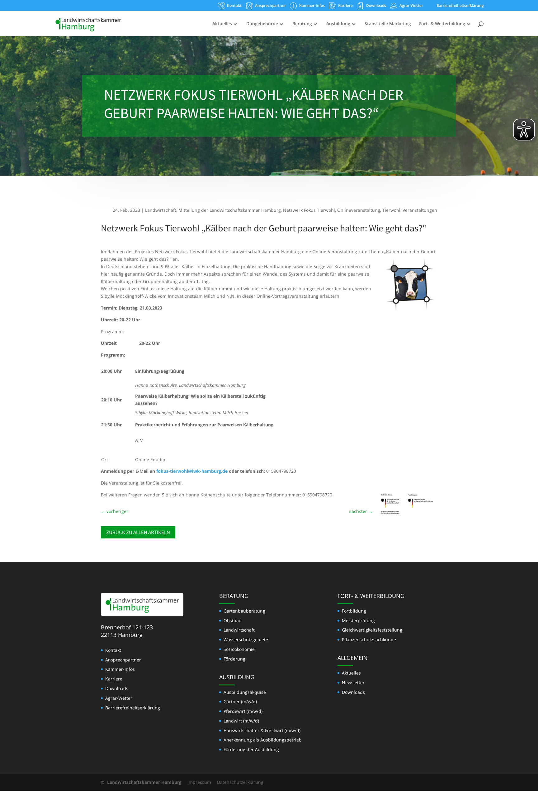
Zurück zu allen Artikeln (138, 532)
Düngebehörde (262, 23)
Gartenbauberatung (244, 611)
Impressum (199, 782)
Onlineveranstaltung (358, 210)
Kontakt (234, 6)
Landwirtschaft (160, 210)
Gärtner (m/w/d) (240, 701)
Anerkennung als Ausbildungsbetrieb (263, 740)
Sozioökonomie (239, 649)
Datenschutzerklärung (240, 782)
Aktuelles (222, 23)
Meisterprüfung (358, 620)
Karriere (345, 6)
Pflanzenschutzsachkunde (369, 639)
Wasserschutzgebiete (246, 639)
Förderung (234, 659)
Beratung (302, 23)
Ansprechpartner (270, 6)
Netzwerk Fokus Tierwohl (309, 210)
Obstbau (233, 620)
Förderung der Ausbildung (251, 749)
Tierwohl (391, 210)
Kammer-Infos (312, 6)
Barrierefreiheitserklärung (460, 6)
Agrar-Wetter (411, 6)
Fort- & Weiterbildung (442, 23)
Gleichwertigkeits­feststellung (372, 630)
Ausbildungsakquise (245, 692)
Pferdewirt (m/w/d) (243, 711)
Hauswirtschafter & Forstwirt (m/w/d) (262, 730)
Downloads (376, 6)
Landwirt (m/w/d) (241, 721)
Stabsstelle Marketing (388, 23)
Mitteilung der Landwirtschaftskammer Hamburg (229, 210)
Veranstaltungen (420, 210)
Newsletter (353, 682)
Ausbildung (338, 23)
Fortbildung (354, 611)
